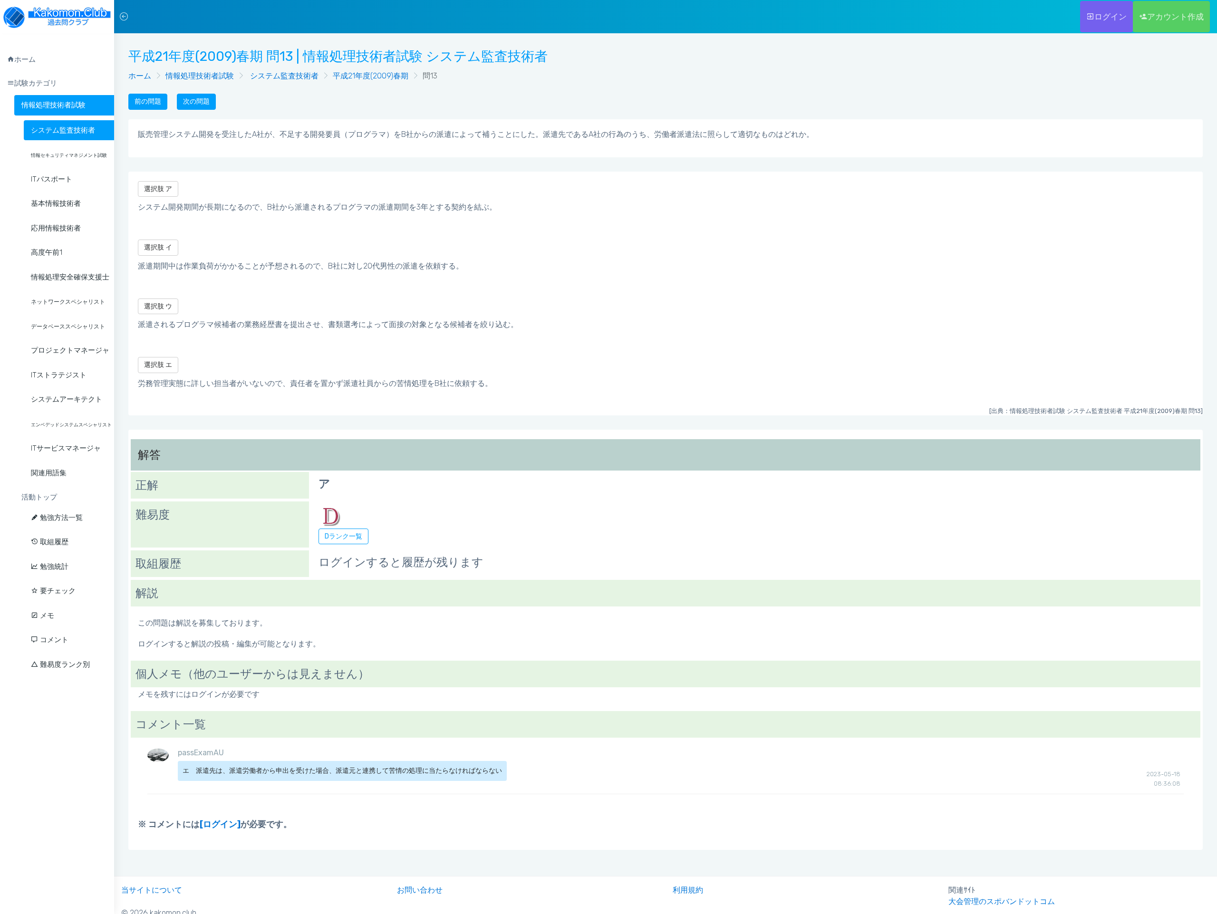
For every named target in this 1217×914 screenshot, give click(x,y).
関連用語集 (49, 473)
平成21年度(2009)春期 (370, 75)
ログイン (1110, 16)
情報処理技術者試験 (53, 105)
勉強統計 (53, 566)
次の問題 (196, 101)
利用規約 (688, 890)
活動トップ (39, 497)
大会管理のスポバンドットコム (1001, 901)
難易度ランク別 (64, 664)
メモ (46, 615)
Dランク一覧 (343, 536)
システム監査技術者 (283, 75)
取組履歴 (53, 542)
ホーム (139, 75)
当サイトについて (151, 890)
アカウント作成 (1175, 16)
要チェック (57, 591)
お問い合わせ (420, 890)
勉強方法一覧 (60, 517)
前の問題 (148, 101)
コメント (53, 639)
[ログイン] (220, 824)
